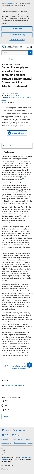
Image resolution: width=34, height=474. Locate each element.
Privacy (30, 443)
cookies (9, 3)
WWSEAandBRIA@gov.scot (15, 385)
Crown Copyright (6, 443)
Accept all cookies (17, 28)
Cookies (27, 439)
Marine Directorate (14, 95)
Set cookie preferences (17, 40)
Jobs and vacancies (20, 443)
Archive (13, 439)
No (6, 405)
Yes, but (7, 410)
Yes (6, 401)
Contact (20, 439)
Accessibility (5, 439)
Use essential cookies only (17, 35)
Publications (10, 59)
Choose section (7, 146)
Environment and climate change (14, 97)
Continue (5, 416)
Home (3, 59)
